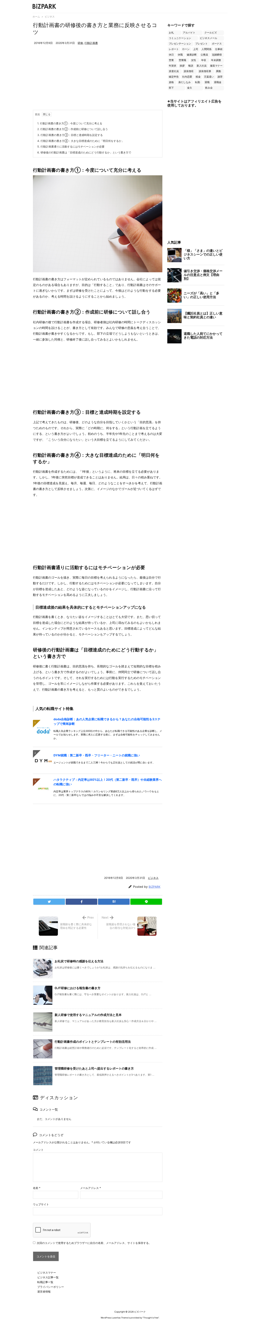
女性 (193, 60)
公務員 (204, 54)
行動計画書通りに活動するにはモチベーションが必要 (70, 146)
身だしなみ (184, 82)
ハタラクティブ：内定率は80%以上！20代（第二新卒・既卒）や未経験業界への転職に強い (107, 782)
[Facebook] (81, 902)
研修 (80, 42)
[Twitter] (49, 902)
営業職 (182, 60)
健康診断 (192, 54)
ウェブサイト (41, 1204)
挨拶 (182, 65)
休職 (180, 54)
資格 (171, 82)
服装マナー (216, 65)
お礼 (171, 32)
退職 (207, 82)
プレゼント (201, 43)
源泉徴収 (189, 71)
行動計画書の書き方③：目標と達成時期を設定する (70, 135)
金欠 (189, 87)
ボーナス (217, 43)
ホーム (36, 16)
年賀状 (172, 65)
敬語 (190, 65)
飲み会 (209, 87)
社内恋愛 (187, 76)
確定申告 (174, 76)
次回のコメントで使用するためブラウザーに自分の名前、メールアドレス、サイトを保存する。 (94, 1242)
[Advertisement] (97, 81)
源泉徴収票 (205, 71)
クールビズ (210, 32)
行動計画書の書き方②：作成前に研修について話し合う (72, 129)
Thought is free (150, 1317)
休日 (171, 54)
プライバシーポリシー (50, 1286)
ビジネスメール (208, 38)
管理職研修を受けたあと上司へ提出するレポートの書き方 (94, 1068)
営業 (171, 60)
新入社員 (202, 65)
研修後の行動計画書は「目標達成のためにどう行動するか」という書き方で (84, 152)
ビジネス (50, 16)
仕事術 (219, 49)
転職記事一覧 (45, 1282)
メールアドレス (90, 1188)
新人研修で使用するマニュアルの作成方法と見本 (88, 1015)
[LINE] (146, 902)
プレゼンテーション (180, 43)
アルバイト (189, 32)
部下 (171, 87)
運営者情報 (44, 1291)
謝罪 (220, 76)
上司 (195, 49)
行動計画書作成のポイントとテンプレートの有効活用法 (93, 1041)
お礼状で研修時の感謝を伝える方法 (79, 961)
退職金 (217, 82)
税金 (198, 76)
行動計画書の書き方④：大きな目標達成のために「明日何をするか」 (80, 140)
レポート (174, 49)
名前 (36, 1188)
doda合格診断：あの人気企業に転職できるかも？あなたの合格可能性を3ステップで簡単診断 (106, 721)
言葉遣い (209, 76)
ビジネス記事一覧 (48, 1277)
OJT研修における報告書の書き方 (77, 988)
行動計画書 (91, 42)
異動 (218, 71)
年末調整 (216, 60)
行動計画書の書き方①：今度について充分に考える (69, 123)
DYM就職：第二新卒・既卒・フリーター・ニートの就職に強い (96, 755)
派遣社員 (174, 71)
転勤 (197, 82)
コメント (38, 1149)
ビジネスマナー (46, 1272)
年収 (203, 60)
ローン (186, 49)
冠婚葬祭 (217, 54)
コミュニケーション (180, 38)
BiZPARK (154, 887)
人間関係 (206, 49)
